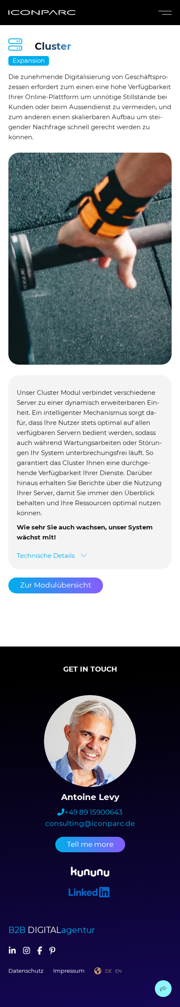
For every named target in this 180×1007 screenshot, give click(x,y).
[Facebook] (40, 951)
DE (108, 971)
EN (118, 971)
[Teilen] (163, 988)
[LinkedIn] (12, 951)
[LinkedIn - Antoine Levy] (90, 893)
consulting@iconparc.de (90, 823)
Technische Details (46, 556)
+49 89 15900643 (93, 812)
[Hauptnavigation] (163, 12)
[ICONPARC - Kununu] (90, 872)
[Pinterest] (52, 951)
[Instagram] (27, 951)
